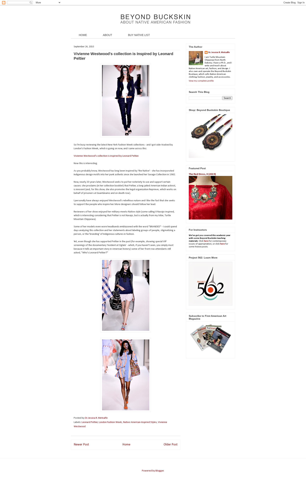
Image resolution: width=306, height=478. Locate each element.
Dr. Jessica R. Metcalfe (96, 418)
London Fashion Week (110, 422)
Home (126, 444)
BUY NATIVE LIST (139, 34)
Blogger (159, 470)
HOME (83, 34)
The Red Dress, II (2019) (202, 174)
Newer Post (81, 444)
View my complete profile (201, 81)
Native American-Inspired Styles (140, 422)
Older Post (170, 444)
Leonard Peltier (90, 422)
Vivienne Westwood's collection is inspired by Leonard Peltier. (106, 156)
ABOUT (107, 34)
